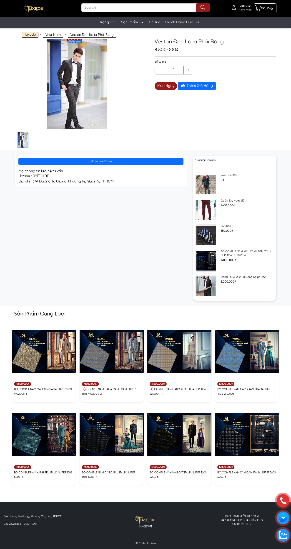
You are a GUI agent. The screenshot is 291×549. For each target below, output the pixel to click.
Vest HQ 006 (228, 175)
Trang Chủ (108, 22)
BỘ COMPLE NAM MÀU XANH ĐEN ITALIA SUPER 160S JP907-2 (246, 253)
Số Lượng (160, 61)
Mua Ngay (165, 86)
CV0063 (226, 226)
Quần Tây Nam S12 (232, 200)
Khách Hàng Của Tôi (182, 22)
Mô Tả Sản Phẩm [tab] (101, 161)
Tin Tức (154, 22)
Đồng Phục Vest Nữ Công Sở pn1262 (243, 277)
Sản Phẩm (129, 22)
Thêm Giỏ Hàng (199, 86)
